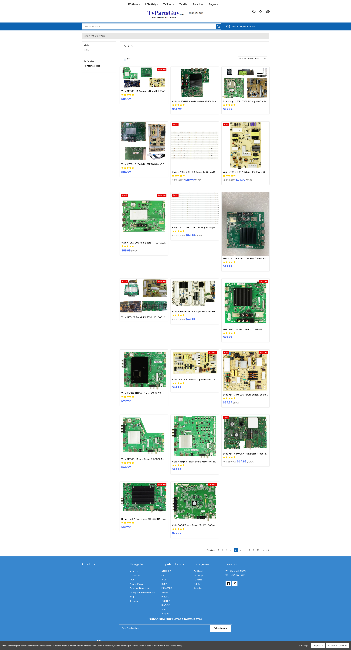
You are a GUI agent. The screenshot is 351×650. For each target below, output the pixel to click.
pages (212, 4)
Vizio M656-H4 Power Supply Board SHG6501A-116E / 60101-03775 (194, 311)
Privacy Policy (136, 584)
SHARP (165, 592)
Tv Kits (183, 4)
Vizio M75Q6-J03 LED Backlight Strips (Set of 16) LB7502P (194, 172)
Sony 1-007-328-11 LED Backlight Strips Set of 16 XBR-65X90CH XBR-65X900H (194, 227)
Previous (210, 550)
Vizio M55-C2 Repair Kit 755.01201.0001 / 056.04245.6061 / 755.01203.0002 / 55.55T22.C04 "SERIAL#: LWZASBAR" (143, 317)
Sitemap (134, 601)
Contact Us (135, 575)
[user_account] (253, 11)
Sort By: (242, 58)
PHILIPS (165, 597)
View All (165, 614)
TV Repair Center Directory (143, 592)
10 (258, 550)
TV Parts (168, 4)
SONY (164, 584)
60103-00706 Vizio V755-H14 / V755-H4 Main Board (245, 258)
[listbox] (257, 59)
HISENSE (166, 605)
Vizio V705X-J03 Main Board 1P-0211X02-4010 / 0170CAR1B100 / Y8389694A (143, 242)
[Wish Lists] (259, 11)
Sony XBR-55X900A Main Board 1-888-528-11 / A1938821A (245, 453)
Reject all (318, 645)
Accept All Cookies (337, 645)
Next (264, 550)
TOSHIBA (166, 601)
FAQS (132, 580)
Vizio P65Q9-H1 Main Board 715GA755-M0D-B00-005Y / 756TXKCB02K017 (143, 393)
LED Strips (151, 4)
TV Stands (134, 4)
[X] (234, 583)
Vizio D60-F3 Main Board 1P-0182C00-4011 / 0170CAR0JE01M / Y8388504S (194, 525)
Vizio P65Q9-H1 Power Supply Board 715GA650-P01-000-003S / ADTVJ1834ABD (194, 379)
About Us (134, 571)
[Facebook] (228, 583)
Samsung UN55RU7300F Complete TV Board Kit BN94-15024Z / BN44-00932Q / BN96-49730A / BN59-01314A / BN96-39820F (245, 101)
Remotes (198, 4)
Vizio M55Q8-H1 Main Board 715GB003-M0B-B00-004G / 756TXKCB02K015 (143, 459)
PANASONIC (167, 588)
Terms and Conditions (140, 588)
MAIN (86, 50)
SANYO (165, 609)
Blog (132, 597)
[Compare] (147, 77)
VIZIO (164, 580)
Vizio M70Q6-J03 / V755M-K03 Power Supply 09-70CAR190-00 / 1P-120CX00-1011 (245, 172)
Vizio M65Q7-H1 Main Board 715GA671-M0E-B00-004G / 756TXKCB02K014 (194, 461)
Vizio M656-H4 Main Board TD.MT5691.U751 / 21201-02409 (245, 329)
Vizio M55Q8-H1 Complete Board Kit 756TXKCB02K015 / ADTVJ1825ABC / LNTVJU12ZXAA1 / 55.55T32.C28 (143, 91)
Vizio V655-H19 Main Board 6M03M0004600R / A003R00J (194, 101)
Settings (303, 645)
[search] (218, 26)
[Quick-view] (141, 77)
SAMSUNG (166, 571)
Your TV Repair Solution (243, 26)
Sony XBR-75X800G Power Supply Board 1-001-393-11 (245, 394)
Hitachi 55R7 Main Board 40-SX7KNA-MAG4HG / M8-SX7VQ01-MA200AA (143, 519)
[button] (175, 14)
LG (163, 575)
